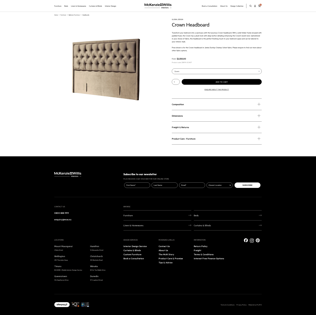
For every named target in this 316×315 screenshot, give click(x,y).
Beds (66, 6)
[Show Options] (230, 185)
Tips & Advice (166, 262)
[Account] (255, 6)
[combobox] (219, 185)
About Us (223, 6)
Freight (197, 250)
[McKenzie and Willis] (158, 5)
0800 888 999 (61, 212)
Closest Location (214, 181)
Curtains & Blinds (95, 6)
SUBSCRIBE (247, 185)
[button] (259, 6)
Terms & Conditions (204, 254)
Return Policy (201, 246)
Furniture (57, 6)
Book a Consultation (209, 6)
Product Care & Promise (171, 258)
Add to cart (222, 82)
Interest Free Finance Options (209, 258)
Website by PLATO (255, 305)
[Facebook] (246, 240)
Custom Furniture (132, 254)
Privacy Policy (242, 305)
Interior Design (110, 6)
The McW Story (166, 254)
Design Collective (236, 6)
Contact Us (164, 246)
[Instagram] (252, 240)
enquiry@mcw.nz (62, 219)
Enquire (217, 89)
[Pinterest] (258, 240)
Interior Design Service (135, 246)
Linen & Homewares (78, 6)
